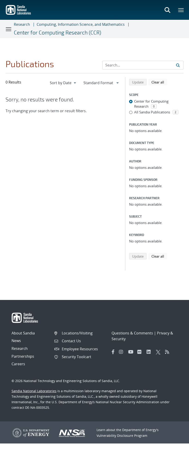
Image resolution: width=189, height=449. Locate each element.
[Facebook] (113, 351)
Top (175, 443)
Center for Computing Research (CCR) (57, 32)
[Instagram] (122, 351)
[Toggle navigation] (9, 29)
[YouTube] (131, 351)
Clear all (159, 82)
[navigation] (63, 82)
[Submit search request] (177, 65)
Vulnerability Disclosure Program (122, 435)
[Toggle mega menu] (181, 10)
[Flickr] (140, 351)
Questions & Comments (132, 333)
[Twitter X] (159, 351)
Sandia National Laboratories (34, 391)
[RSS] (168, 351)
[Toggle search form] (167, 10)
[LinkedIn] (150, 351)
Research (22, 24)
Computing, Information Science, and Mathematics (81, 24)
